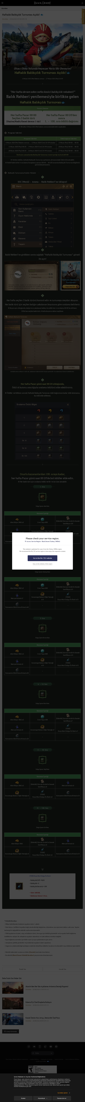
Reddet (23, 1098)
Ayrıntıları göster (63, 1093)
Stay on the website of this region (42, 564)
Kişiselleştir (41, 1098)
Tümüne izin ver (61, 1098)
